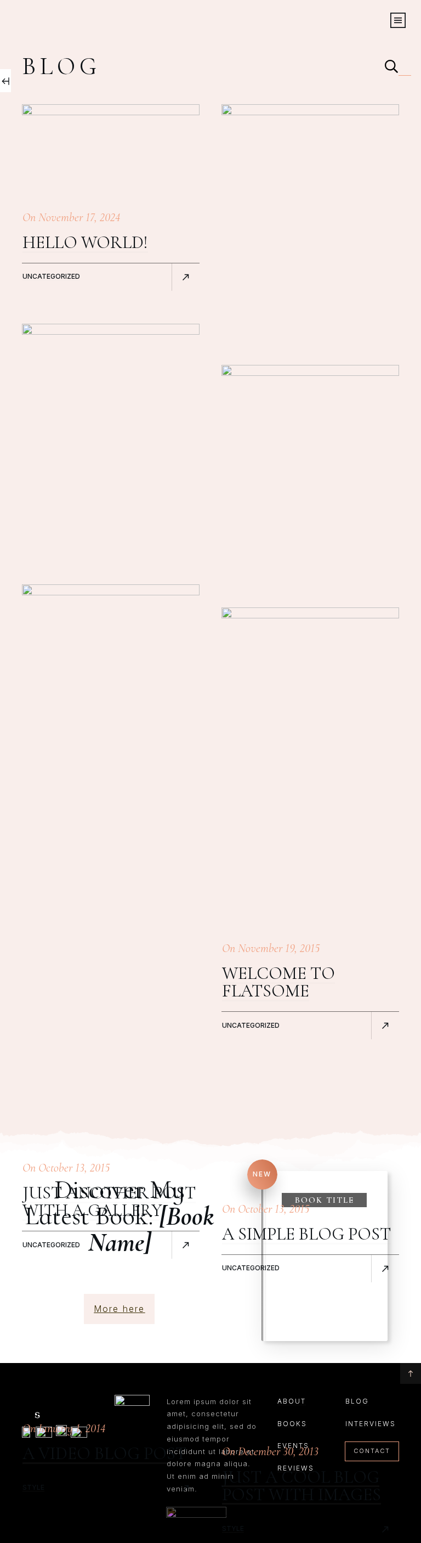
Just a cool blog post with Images (301, 1485)
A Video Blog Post (104, 1453)
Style (33, 1487)
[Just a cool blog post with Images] (310, 1019)
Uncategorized (51, 276)
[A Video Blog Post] (111, 995)
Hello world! (85, 242)
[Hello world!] (111, 150)
